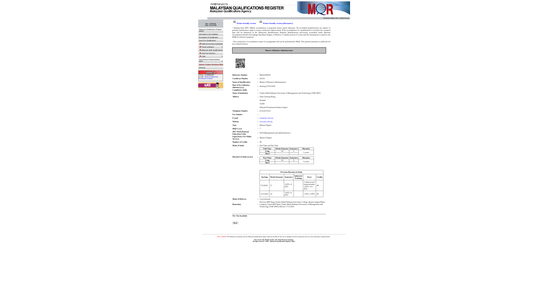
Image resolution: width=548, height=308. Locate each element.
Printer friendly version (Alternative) (278, 23)
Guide (203, 56)
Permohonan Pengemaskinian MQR (209, 60)
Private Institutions (207, 47)
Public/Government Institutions (211, 44)
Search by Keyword (208, 53)
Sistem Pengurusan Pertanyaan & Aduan (208, 77)
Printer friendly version (246, 23)
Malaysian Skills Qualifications (211, 50)
